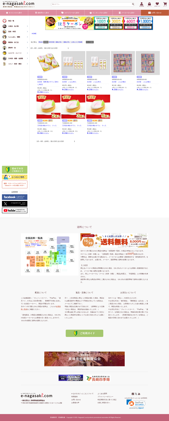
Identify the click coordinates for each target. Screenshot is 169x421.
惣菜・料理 (12, 31)
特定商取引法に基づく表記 (107, 399)
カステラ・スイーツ (15, 53)
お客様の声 (75, 402)
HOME (34, 33)
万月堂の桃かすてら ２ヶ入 (47, 125)
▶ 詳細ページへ (43, 92)
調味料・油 (12, 47)
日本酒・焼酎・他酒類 (15, 58)
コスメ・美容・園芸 (15, 64)
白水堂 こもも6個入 (144, 82)
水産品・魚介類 (13, 26)
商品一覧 (11, 21)
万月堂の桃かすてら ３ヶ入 (71, 125)
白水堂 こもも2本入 (94, 82)
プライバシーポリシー (105, 396)
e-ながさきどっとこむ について (82, 393)
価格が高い (66, 42)
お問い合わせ (156, 13)
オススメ (15, 13)
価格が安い (59, 42)
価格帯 (43, 13)
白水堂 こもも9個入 (119, 82)
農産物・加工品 (13, 42)
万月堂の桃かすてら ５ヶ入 (96, 125)
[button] (136, 404)
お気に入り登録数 (76, 42)
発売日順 (51, 42)
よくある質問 (102, 393)
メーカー (128, 13)
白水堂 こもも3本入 (69, 82)
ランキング (100, 13)
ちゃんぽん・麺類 (14, 37)
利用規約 (74, 396)
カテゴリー (71, 13)
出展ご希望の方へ (104, 402)
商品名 (41, 42)
